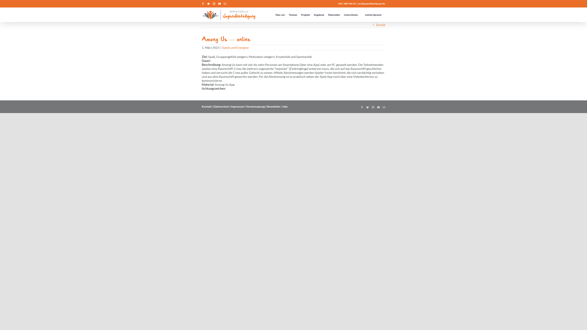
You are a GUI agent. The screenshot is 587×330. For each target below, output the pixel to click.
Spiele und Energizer (235, 47)
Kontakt (207, 106)
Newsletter (273, 106)
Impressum (237, 106)
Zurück (380, 25)
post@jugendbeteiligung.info (371, 3)
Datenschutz (221, 106)
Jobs (285, 106)
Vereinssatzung (255, 106)
